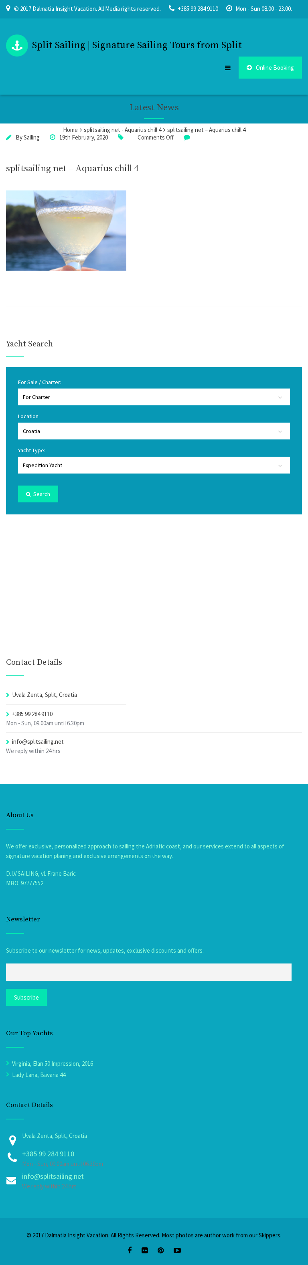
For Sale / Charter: (39, 382)
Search (41, 494)
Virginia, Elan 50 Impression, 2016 (52, 1063)
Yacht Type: (31, 450)
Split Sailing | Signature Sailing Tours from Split (137, 45)
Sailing (32, 137)
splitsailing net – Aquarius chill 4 (72, 168)
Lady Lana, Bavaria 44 (38, 1075)
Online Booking (275, 67)
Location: (29, 416)
